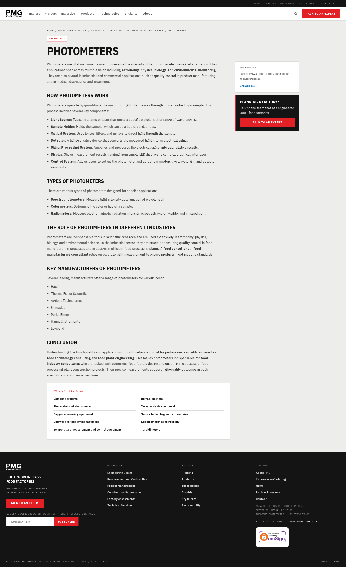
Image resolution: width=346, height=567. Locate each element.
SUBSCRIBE (66, 521)
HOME (50, 30)
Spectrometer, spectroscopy (160, 422)
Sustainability (191, 505)
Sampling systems (65, 399)
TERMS (336, 561)
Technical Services (119, 505)
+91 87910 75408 (298, 514)
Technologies (109, 13)
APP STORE (312, 521)
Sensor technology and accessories (164, 414)
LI (263, 521)
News (259, 486)
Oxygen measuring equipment (73, 414)
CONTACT (311, 3)
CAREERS (270, 3)
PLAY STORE (297, 521)
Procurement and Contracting (127, 479)
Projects (51, 13)
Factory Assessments (121, 499)
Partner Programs (268, 492)
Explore (34, 13)
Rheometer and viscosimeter (72, 406)
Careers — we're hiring (271, 479)
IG (272, 521)
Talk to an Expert (321, 13)
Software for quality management (76, 422)
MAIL (280, 521)
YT (257, 521)
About (147, 13)
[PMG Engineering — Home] (14, 13)
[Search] (295, 13)
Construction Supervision (124, 492)
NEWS (257, 3)
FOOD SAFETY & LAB (72, 30)
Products (87, 13)
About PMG (263, 473)
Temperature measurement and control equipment (87, 429)
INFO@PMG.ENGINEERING (270, 514)
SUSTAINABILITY (291, 3)
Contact (261, 499)
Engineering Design (120, 473)
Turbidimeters (150, 429)
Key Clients (189, 499)
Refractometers (152, 399)
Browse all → (249, 86)
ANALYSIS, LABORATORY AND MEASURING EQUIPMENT (127, 30)
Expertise (68, 13)
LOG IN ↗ (327, 3)
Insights (131, 13)
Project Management (121, 486)
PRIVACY (325, 561)
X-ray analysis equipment (158, 406)
